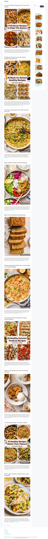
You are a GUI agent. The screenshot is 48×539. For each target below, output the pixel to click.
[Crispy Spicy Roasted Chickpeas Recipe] (38, 74)
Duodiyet (6, 1)
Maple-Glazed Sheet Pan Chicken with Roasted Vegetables (38, 56)
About (5, 529)
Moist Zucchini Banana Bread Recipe (14, 215)
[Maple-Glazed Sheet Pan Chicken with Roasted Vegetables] (38, 52)
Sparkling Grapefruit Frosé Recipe (38, 35)
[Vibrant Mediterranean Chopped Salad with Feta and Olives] (38, 81)
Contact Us (5, 530)
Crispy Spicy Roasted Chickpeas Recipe (38, 78)
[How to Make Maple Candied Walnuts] (38, 24)
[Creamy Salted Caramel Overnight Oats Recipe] (38, 45)
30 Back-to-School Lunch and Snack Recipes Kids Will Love (15, 57)
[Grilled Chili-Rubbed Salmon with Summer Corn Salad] (38, 17)
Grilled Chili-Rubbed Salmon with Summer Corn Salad (38, 21)
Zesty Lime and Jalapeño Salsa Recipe (38, 71)
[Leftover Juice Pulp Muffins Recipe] (38, 38)
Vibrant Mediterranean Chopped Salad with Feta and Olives (38, 85)
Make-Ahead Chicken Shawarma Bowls (15, 162)
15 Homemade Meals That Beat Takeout (15, 422)
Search (42, 6)
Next (9, 525)
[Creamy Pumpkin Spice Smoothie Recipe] (38, 60)
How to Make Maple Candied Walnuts (38, 28)
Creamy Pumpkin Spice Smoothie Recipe (38, 64)
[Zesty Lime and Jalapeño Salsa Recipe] (38, 67)
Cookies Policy (6, 531)
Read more (26, 52)
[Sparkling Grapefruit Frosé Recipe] (38, 31)
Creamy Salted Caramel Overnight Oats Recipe (38, 49)
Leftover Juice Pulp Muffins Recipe (38, 42)
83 (7, 525)
